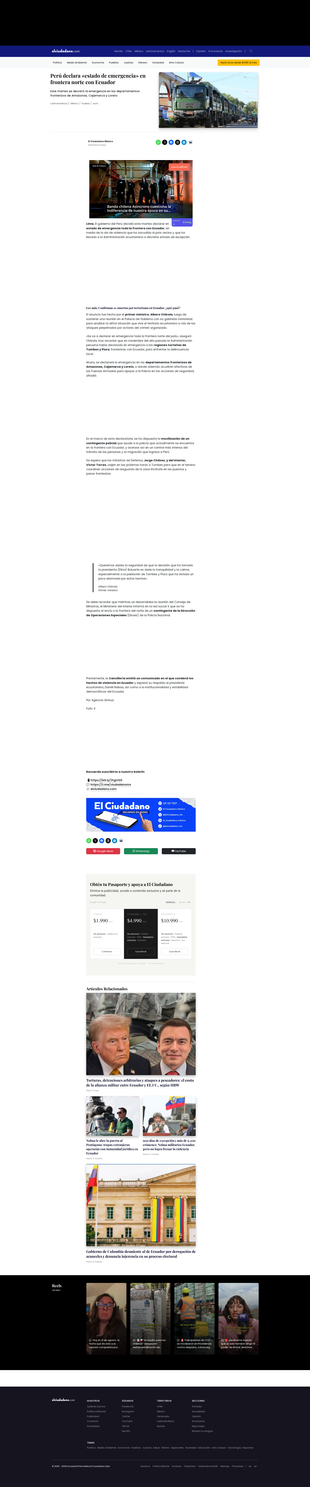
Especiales (177, 1447)
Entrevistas (215, 51)
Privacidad (93, 1426)
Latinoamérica (155, 51)
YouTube (180, 851)
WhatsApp (142, 851)
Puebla (86, 103)
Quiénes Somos (96, 1406)
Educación (204, 1447)
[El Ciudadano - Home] (65, 51)
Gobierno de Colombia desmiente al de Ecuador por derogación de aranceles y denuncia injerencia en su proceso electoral (141, 1254)
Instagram (128, 1411)
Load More (155, 1375)
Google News (104, 851)
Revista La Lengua (202, 1431)
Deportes (248, 1447)
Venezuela (163, 1416)
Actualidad (198, 1411)
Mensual (170, 902)
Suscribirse (140, 951)
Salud (156, 1447)
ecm (95, 103)
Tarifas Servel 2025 (208, 1466)
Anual (184, 902)
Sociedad (158, 62)
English (171, 51)
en (255, 1466)
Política (57, 62)
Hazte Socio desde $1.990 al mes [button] (238, 62)
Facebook (128, 1406)
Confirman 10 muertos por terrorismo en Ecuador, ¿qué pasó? (139, 308)
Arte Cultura (176, 62)
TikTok (125, 1426)
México (138, 51)
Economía (98, 62)
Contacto (92, 1421)
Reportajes (198, 1426)
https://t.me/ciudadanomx (111, 785)
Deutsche (184, 51)
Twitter (126, 1416)
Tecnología (234, 1447)
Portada (197, 1406)
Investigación (233, 51)
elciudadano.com (104, 789)
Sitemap (224, 1466)
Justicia (128, 62)
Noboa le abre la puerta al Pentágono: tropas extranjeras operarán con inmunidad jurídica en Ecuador (112, 1146)
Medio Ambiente (77, 62)
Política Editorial (96, 1411)
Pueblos (114, 62)
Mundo (118, 51)
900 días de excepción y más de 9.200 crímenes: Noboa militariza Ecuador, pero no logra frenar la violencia (169, 1144)
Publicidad (93, 1416)
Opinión (201, 51)
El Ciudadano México (100, 141)
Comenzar (107, 951)
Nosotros (145, 1466)
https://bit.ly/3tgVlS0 (106, 780)
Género (142, 62)
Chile (128, 51)
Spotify (126, 1431)
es (250, 1466)
